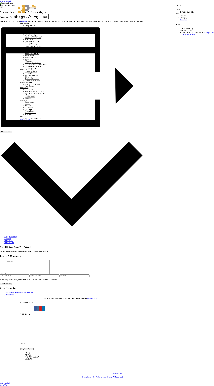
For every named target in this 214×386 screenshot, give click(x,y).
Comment (3, 273)
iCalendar (7, 239)
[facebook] (35, 308)
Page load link (5, 383)
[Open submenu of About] (26, 100)
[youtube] (40, 308)
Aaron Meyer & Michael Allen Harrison (18, 293)
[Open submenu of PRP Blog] (28, 88)
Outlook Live (9, 243)
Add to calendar (6, 132)
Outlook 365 (8, 241)
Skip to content (5, 1)
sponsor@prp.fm (116, 373)
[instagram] (38, 308)
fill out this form (92, 298)
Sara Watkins (9, 295)
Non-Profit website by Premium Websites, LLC (108, 377)
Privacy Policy (86, 377)
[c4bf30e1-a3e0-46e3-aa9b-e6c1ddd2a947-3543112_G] (39, 337)
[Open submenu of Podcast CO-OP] (33, 70)
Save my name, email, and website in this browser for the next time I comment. (30, 280)
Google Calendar (10, 237)
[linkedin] (43, 308)
